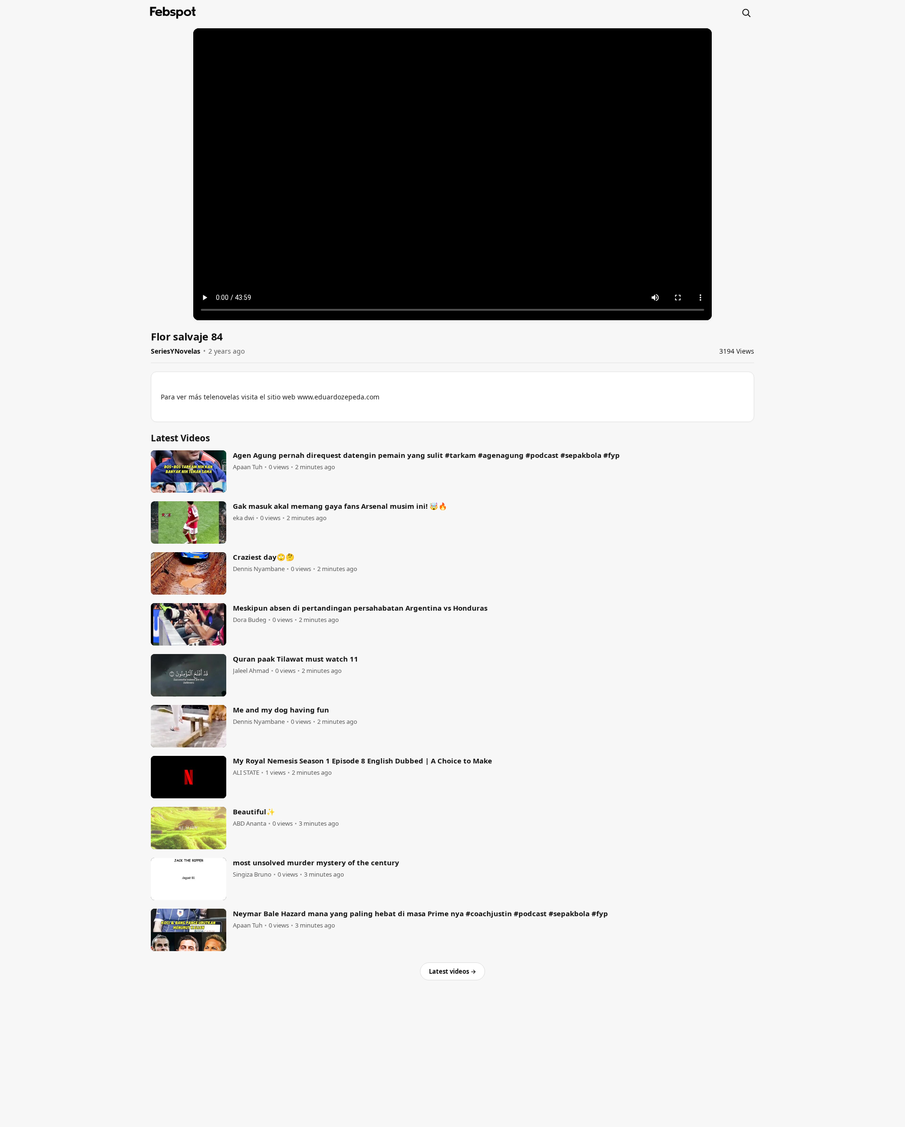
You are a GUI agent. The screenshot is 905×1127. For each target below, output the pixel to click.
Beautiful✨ (254, 811)
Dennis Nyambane (259, 569)
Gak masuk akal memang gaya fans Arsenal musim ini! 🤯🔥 (340, 506)
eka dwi (243, 518)
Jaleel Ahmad (251, 671)
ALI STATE (246, 773)
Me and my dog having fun (281, 709)
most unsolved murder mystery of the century (316, 862)
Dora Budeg (249, 620)
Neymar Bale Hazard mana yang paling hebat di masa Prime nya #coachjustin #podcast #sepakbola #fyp (420, 913)
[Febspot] (173, 12)
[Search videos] (746, 13)
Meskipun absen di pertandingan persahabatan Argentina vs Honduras (360, 608)
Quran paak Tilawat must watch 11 (295, 658)
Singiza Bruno (252, 874)
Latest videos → (452, 971)
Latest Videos (180, 438)
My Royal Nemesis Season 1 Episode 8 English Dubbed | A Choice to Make (362, 760)
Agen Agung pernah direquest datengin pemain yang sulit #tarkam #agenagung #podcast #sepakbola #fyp (426, 455)
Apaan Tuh (248, 467)
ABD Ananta (249, 824)
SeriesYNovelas (175, 351)
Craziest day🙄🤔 (264, 557)
